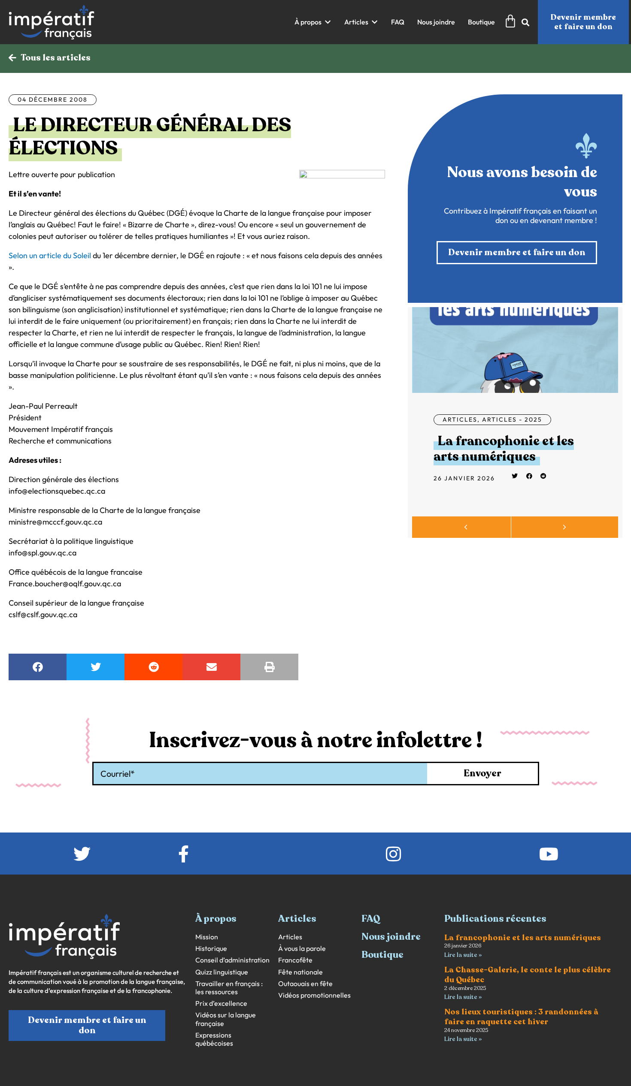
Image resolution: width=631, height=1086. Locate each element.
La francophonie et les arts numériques (504, 448)
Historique (211, 948)
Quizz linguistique (221, 972)
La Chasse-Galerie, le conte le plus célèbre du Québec (527, 975)
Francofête (295, 960)
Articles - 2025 (512, 419)
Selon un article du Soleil (50, 255)
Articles (460, 419)
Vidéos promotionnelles (314, 995)
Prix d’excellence (221, 1003)
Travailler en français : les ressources (229, 988)
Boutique (382, 954)
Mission (206, 937)
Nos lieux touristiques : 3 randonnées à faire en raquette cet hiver (521, 1017)
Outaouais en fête (305, 984)
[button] (313, 22)
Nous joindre (391, 936)
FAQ (370, 918)
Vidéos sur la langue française (225, 1019)
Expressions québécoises (214, 1039)
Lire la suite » (463, 955)
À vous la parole (302, 948)
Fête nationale (300, 972)
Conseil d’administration (232, 960)
